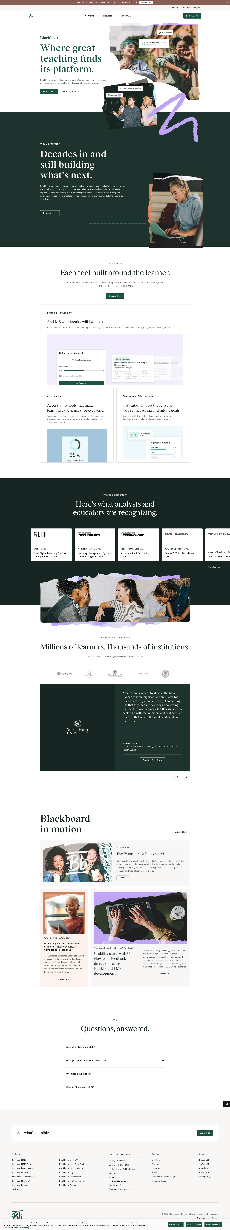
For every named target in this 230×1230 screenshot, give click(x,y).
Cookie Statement (21, 1228)
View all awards (214, 567)
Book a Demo (192, 16)
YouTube (203, 1164)
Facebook (203, 1172)
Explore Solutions (71, 91)
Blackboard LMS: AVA (68, 1160)
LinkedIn (203, 1160)
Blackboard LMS (19, 1160)
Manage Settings (175, 1224)
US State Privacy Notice (119, 1165)
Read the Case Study (152, 760)
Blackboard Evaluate (68, 1185)
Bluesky (202, 1168)
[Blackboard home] (17, 1216)
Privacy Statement (117, 1160)
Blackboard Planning (21, 1181)
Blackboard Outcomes (21, 1185)
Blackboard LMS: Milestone (71, 1168)
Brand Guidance (159, 1181)
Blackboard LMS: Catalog (23, 1168)
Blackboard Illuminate (21, 1172)
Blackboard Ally (66, 1172)
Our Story (156, 1160)
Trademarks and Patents (207, 1218)
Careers (155, 1164)
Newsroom (156, 1168)
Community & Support (191, 7)
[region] (130, 544)
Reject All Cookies (194, 1224)
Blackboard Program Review (71, 1181)
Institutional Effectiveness (23, 1176)
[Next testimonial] (186, 777)
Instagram (203, 1176)
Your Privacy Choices (117, 1185)
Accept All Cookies (213, 1224)
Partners (156, 1172)
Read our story (50, 213)
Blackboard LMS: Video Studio (72, 1164)
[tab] (64, 674)
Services (15, 1189)
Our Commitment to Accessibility (123, 1189)
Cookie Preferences (117, 1181)
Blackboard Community (162, 1176)
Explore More (181, 832)
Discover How (115, 296)
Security (112, 1173)
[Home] (31, 16)
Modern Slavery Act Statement (122, 1169)
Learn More (122, 878)
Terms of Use (115, 1177)
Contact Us (205, 1133)
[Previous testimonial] (177, 777)
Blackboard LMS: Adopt (22, 1164)
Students (174, 7)
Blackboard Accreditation (70, 1176)
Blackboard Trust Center (119, 1154)
